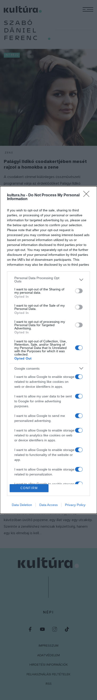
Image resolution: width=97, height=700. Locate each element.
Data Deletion (22, 505)
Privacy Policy (75, 505)
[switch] (79, 291)
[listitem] (48, 279)
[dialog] (48, 350)
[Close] (87, 195)
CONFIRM (29, 488)
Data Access (48, 505)
